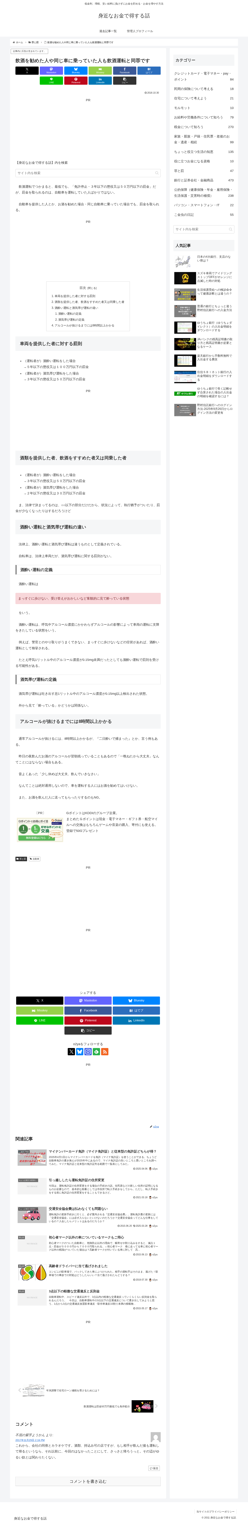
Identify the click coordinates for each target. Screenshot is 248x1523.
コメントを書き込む (88, 1481)
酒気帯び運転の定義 (71, 319)
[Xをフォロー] (71, 1051)
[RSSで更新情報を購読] (104, 1051)
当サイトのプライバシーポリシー (215, 1511)
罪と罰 (22, 859)
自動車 (36, 859)
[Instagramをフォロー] (88, 1051)
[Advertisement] (88, 128)
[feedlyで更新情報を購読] (96, 1051)
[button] (124, 81)
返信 (155, 1468)
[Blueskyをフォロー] (79, 1051)
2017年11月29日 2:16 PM (30, 1440)
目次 (83, 288)
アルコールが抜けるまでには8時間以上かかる (84, 325)
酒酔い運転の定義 (70, 313)
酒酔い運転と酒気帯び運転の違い (76, 307)
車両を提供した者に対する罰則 (75, 296)
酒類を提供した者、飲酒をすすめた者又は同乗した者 (89, 301)
